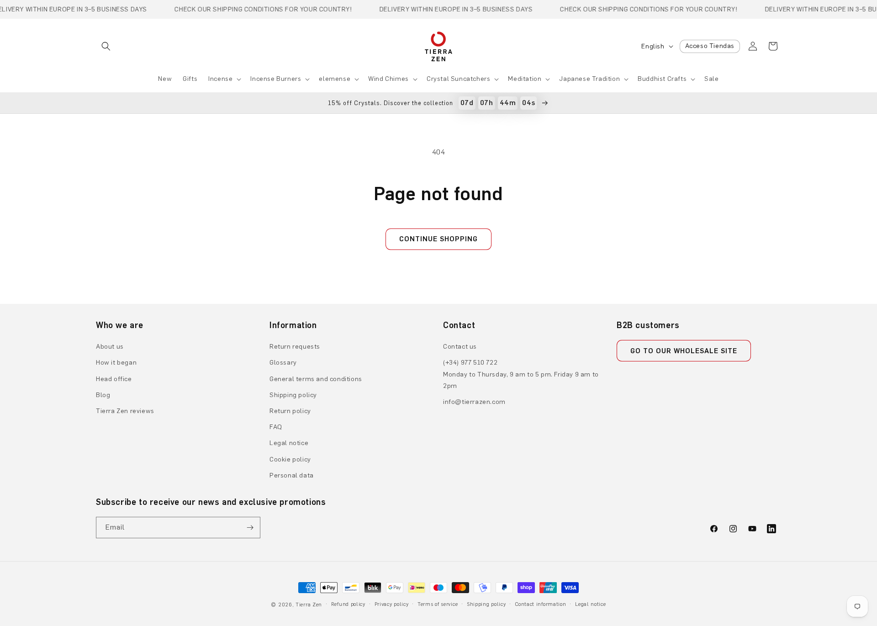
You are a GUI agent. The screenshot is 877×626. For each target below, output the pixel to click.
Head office (114, 379)
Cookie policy (290, 459)
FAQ (275, 427)
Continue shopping (438, 239)
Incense (220, 79)
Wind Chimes (388, 79)
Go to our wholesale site (683, 351)
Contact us (460, 346)
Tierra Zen (309, 605)
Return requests (294, 346)
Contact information (540, 604)
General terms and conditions (315, 379)
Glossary (283, 362)
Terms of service (437, 604)
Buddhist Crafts (662, 79)
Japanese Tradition (589, 79)
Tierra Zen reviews (125, 411)
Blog (103, 395)
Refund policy (348, 604)
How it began (116, 362)
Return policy (290, 411)
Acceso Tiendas (709, 46)
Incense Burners (275, 79)
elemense (334, 79)
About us (110, 346)
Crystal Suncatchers (458, 79)
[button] (106, 46)
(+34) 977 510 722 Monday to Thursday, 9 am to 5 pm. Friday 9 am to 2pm (521, 374)
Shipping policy (293, 395)
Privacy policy (392, 604)
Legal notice (288, 443)
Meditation (524, 79)
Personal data (291, 475)
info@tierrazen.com (474, 402)
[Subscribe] (250, 527)
